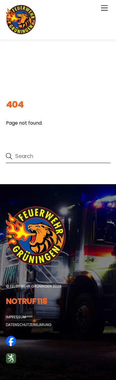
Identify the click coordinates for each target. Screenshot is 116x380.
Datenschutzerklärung (28, 324)
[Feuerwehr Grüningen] (21, 32)
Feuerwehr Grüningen (31, 286)
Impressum (16, 316)
